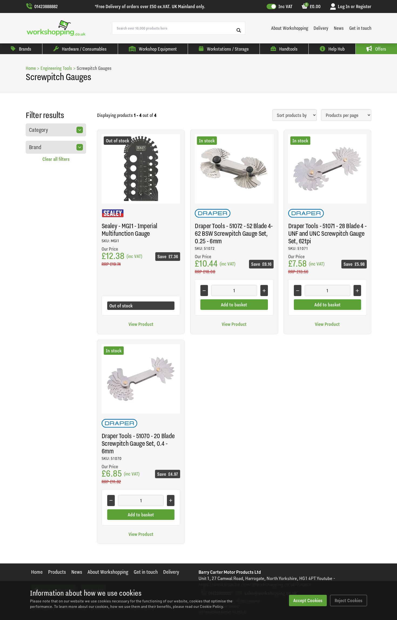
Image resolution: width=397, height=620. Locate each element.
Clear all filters (56, 159)
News (339, 28)
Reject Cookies (348, 600)
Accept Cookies (307, 600)
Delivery (321, 28)
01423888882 (46, 6)
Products (57, 572)
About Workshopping (289, 28)
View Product (141, 324)
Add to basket (234, 304)
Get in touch (360, 28)
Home (37, 572)
